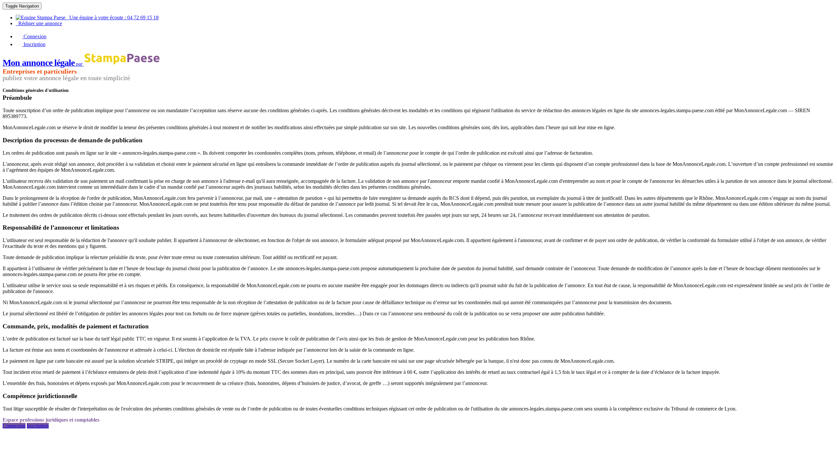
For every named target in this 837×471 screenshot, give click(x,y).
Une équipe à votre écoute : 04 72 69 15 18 (112, 17)
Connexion (34, 36)
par (43, 64)
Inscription (33, 44)
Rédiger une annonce (39, 23)
